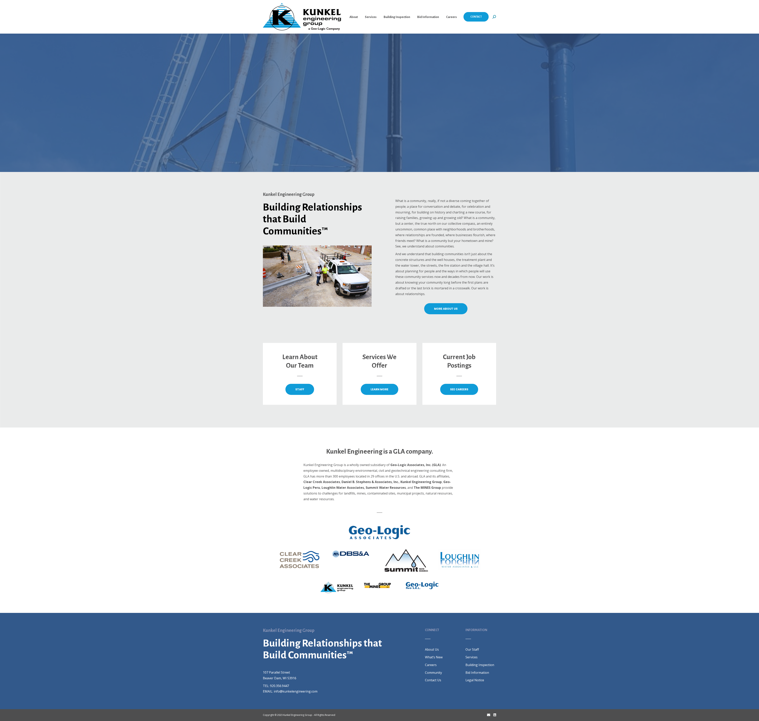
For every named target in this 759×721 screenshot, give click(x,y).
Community (433, 672)
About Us (432, 649)
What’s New (434, 657)
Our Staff (472, 649)
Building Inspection (479, 665)
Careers (431, 665)
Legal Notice (474, 680)
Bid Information (477, 672)
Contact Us (433, 680)
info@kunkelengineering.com (295, 691)
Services (471, 657)
